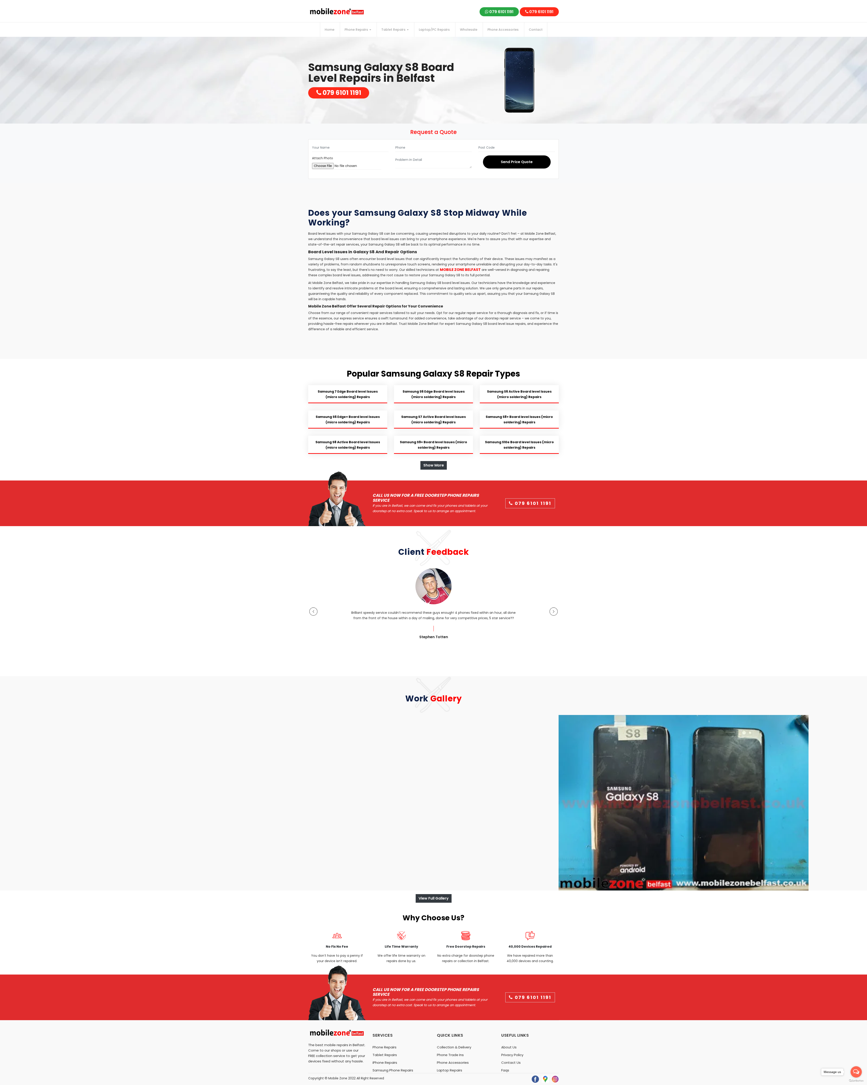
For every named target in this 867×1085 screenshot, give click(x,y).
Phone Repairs (357, 29)
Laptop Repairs (449, 1070)
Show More (433, 465)
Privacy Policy (512, 1054)
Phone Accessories (503, 29)
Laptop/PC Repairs (434, 29)
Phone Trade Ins (450, 1054)
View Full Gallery (434, 898)
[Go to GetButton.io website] (856, 1080)
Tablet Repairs (393, 29)
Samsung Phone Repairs (393, 1070)
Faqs (505, 1070)
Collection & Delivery (454, 1047)
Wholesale (468, 29)
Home (329, 29)
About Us (509, 1047)
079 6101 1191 (500, 11)
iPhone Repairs (385, 1062)
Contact (536, 29)
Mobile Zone (337, 1078)
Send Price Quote (517, 161)
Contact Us (511, 1062)
